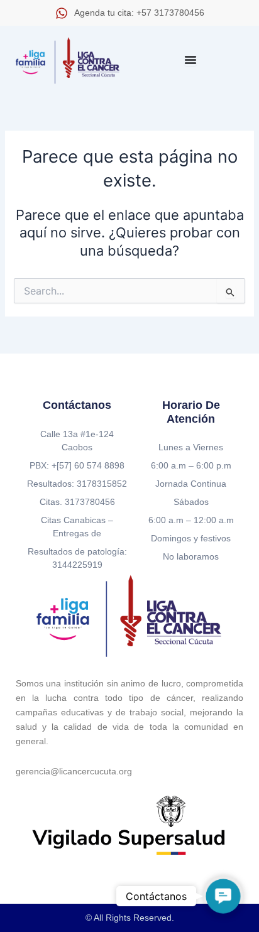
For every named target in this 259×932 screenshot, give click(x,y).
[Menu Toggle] (190, 59)
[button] (223, 896)
